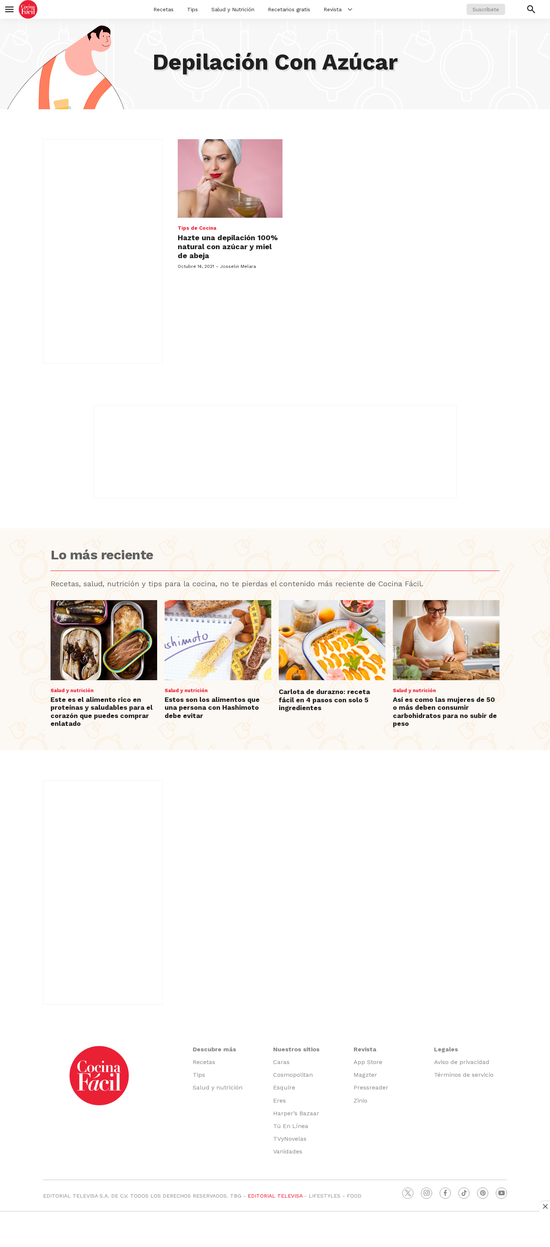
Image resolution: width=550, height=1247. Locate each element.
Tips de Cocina (197, 228)
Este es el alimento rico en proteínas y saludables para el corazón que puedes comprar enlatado (102, 712)
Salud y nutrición (72, 690)
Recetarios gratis (289, 9)
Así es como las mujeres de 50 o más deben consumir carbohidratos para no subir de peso (445, 712)
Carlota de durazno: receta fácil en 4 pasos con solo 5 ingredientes (324, 700)
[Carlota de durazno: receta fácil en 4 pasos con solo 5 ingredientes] (332, 640)
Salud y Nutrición (232, 9)
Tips (192, 9)
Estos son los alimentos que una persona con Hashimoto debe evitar (212, 707)
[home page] (28, 9)
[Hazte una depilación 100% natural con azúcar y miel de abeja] (230, 178)
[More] (350, 9)
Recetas (163, 9)
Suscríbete (486, 9)
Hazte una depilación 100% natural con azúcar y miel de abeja (228, 246)
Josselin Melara (238, 266)
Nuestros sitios (296, 1049)
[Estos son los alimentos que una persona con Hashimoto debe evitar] (218, 640)
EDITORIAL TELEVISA (275, 1196)
